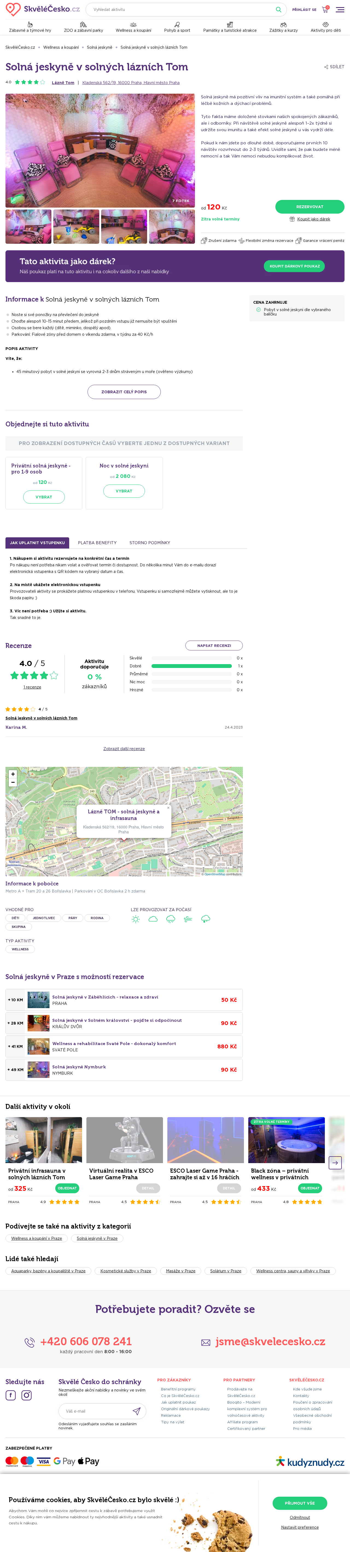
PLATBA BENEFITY (97, 543)
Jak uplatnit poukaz (178, 1402)
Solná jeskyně (99, 47)
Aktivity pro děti (326, 30)
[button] (168, 808)
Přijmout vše (300, 1503)
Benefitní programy (178, 1389)
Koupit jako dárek (313, 219)
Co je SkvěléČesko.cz (180, 1396)
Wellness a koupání (133, 30)
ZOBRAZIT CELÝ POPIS (124, 392)
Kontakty (301, 1396)
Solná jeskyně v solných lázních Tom (154, 47)
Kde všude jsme (307, 1389)
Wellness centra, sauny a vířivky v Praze (293, 1271)
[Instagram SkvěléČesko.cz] (26, 1395)
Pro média (302, 1429)
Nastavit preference (300, 1527)
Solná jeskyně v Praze (97, 1238)
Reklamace (171, 1415)
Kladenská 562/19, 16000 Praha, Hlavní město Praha (131, 83)
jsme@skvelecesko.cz (270, 1341)
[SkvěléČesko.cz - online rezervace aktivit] (42, 10)
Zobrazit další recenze (124, 749)
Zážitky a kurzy (283, 30)
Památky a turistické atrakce (230, 30)
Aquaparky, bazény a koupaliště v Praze (48, 1271)
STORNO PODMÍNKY (150, 543)
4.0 (8, 82)
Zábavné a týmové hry (30, 30)
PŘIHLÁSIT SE (304, 10)
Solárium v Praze (225, 1271)
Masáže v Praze (181, 1271)
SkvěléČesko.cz (20, 47)
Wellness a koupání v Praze (36, 1238)
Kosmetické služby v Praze (125, 1271)
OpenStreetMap (215, 874)
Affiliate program (242, 1422)
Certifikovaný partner (246, 1429)
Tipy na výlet (172, 1422)
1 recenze (32, 687)
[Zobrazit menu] (340, 10)
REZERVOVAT (309, 207)
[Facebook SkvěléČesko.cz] (10, 1395)
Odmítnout (300, 1517)
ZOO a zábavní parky (83, 30)
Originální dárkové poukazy (185, 1409)
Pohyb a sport (177, 30)
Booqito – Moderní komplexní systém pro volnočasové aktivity (247, 1409)
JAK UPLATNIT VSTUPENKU (37, 543)
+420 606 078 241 (86, 1341)
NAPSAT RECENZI (214, 646)
